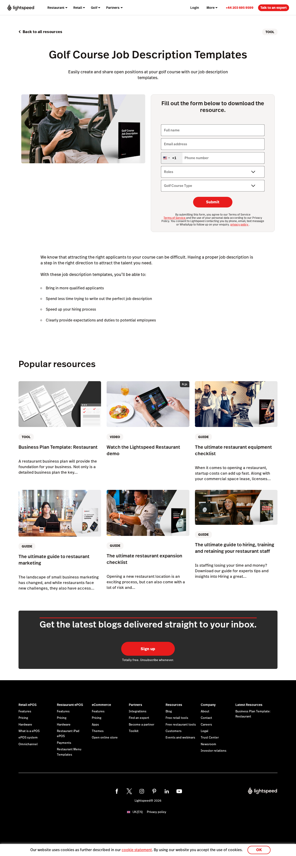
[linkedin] (167, 791)
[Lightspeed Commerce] (20, 7)
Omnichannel (28, 744)
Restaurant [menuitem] (55, 7)
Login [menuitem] (194, 7)
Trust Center (210, 737)
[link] (239, 7)
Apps (95, 725)
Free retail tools (177, 718)
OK (259, 850)
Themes (98, 731)
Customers (174, 731)
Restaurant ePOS (70, 704)
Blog (169, 711)
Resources (174, 704)
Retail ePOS (27, 704)
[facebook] (117, 791)
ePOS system (28, 737)
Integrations (137, 711)
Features (24, 711)
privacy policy (239, 224)
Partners (135, 704)
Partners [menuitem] (113, 7)
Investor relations (213, 751)
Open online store (105, 737)
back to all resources (42, 31)
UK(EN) (138, 812)
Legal (204, 731)
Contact (206, 718)
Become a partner (141, 725)
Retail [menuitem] (77, 7)
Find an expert (139, 718)
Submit (212, 202)
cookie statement (137, 850)
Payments (64, 743)
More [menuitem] (211, 7)
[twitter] (129, 791)
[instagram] (142, 791)
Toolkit (134, 731)
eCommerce (101, 704)
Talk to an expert (273, 7)
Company (208, 704)
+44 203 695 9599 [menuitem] (239, 7)
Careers (206, 725)
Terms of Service (174, 218)
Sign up (148, 649)
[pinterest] (154, 791)
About (205, 711)
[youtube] (179, 791)
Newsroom (208, 744)
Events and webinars (180, 737)
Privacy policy (156, 812)
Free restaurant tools (181, 725)
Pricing (23, 718)
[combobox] (171, 158)
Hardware (25, 725)
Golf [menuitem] (94, 7)
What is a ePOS (29, 731)
